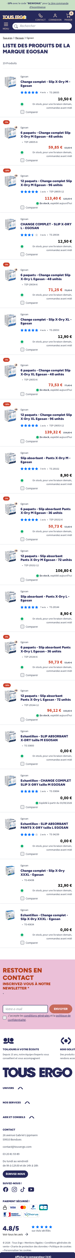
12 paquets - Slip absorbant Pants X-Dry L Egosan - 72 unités (46, 698)
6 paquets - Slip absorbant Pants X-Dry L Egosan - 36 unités (46, 649)
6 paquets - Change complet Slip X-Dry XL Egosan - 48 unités (45, 372)
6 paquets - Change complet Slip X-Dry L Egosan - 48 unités (45, 277)
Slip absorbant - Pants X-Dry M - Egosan (45, 460)
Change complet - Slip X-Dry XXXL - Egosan (43, 873)
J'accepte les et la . (39, 1018)
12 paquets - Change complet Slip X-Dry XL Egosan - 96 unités (46, 417)
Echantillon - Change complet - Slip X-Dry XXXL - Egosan (44, 917)
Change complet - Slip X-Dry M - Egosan (45, 84)
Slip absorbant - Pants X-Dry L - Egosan (45, 599)
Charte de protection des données (29, 1246)
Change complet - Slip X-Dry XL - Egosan (46, 321)
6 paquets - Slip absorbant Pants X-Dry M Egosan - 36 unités (46, 511)
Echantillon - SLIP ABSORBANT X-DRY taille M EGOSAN (44, 738)
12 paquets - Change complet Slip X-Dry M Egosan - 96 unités (46, 183)
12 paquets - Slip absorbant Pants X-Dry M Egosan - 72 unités (46, 558)
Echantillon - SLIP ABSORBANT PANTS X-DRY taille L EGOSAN (44, 826)
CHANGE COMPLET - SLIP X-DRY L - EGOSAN (46, 226)
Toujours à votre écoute (21, 1049)
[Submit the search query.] (16, 26)
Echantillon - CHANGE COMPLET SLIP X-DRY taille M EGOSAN (46, 783)
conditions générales (37, 1015)
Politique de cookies (60, 1246)
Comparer (32, 112)
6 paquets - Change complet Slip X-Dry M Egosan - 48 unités (45, 135)
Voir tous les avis (13, 1234)
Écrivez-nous (15, 1174)
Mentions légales (34, 1242)
